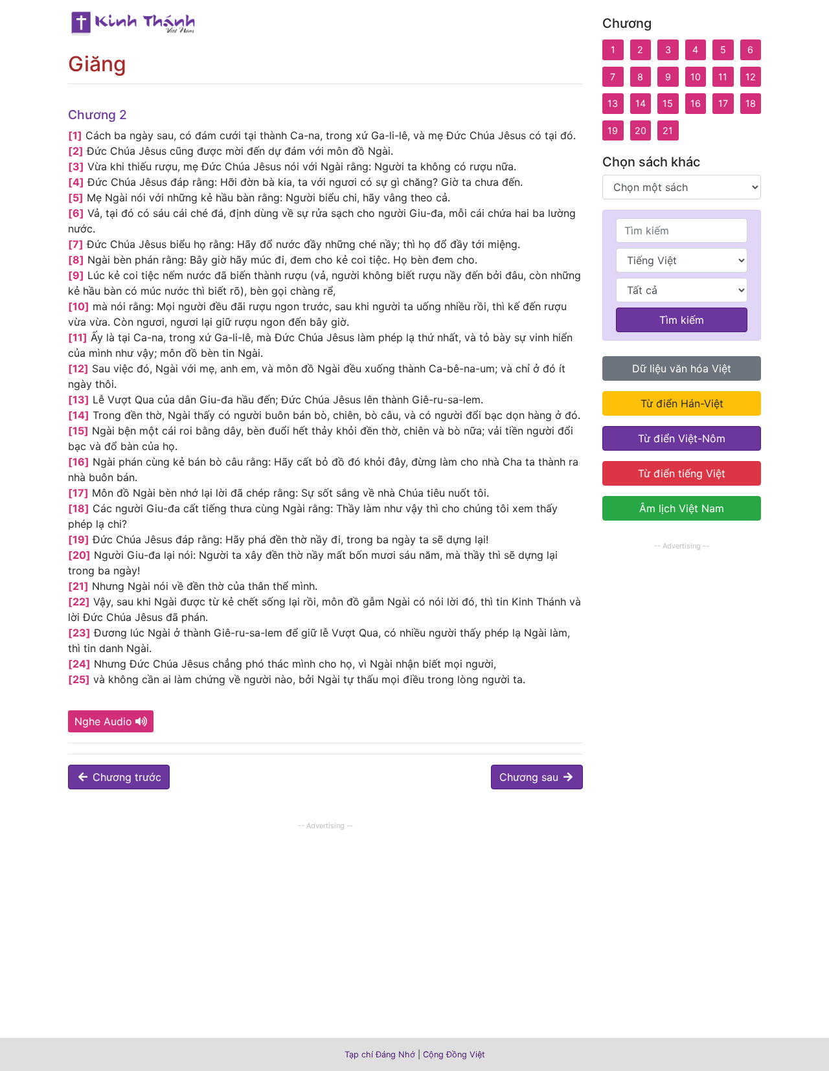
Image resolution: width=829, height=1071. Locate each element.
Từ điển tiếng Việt (681, 473)
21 (668, 130)
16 (695, 103)
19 (613, 130)
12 (750, 76)
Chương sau (530, 777)
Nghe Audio (103, 721)
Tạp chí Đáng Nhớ (380, 1054)
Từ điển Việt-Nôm (681, 438)
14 (640, 103)
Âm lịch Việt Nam (681, 508)
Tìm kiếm (681, 319)
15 (668, 103)
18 (750, 103)
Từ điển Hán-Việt (682, 403)
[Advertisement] (325, 924)
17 (723, 103)
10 (695, 76)
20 (640, 130)
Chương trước (125, 777)
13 (613, 103)
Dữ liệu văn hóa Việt (681, 368)
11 (722, 76)
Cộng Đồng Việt (454, 1054)
